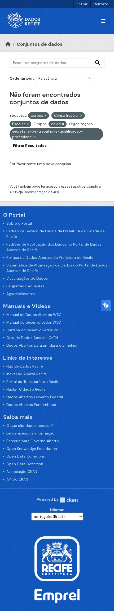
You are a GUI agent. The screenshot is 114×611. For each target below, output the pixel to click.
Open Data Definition (24, 463)
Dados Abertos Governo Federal (34, 397)
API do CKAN (17, 479)
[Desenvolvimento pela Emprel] (57, 596)
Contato (100, 4)
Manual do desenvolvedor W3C (33, 322)
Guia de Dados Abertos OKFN (32, 337)
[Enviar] (97, 62)
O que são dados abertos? (30, 425)
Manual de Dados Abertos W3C (34, 314)
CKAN (69, 500)
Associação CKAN (21, 471)
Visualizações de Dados (27, 278)
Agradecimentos (20, 293)
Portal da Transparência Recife (32, 381)
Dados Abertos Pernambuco (31, 404)
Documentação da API (41, 192)
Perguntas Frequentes (25, 286)
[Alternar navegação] (103, 21)
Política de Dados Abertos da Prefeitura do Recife (49, 257)
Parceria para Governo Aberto (32, 440)
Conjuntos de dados (39, 44)
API (12, 192)
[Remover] (45, 115)
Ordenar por (21, 78)
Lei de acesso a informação (30, 433)
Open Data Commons (25, 456)
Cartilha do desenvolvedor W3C (34, 330)
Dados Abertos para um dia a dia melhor (42, 345)
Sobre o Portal (19, 223)
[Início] (8, 44)
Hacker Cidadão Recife (26, 389)
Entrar (82, 4)
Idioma (56, 509)
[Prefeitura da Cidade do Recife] (57, 558)
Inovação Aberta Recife (26, 374)
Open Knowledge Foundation (31, 448)
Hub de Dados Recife (24, 366)
